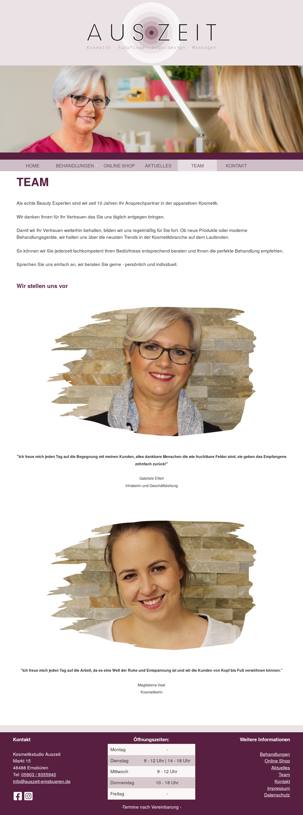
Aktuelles (158, 165)
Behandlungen (75, 165)
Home (33, 165)
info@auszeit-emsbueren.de (42, 781)
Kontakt (236, 165)
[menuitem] (32, 165)
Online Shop (119, 165)
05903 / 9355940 (38, 774)
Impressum (278, 788)
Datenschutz (277, 794)
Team (197, 165)
